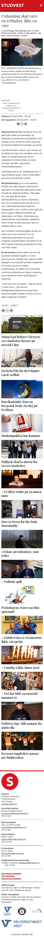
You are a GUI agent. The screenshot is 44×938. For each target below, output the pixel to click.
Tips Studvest (8, 876)
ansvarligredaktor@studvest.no (14, 813)
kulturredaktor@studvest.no (13, 839)
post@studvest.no (9, 804)
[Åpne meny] (41, 5)
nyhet (5, 305)
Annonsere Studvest (11, 878)
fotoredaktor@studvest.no (12, 853)
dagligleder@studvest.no (29, 863)
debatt (14, 305)
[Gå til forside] (12, 5)
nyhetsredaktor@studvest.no (13, 827)
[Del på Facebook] (18, 124)
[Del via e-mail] (25, 124)
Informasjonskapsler (11, 873)
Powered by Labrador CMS (22, 934)
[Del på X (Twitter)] (22, 124)
